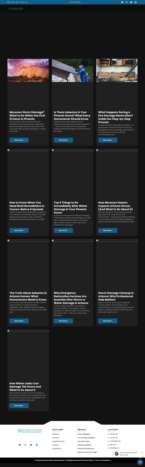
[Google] (136, 2)
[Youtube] (131, 2)
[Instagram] (127, 2)
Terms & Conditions (102, 460)
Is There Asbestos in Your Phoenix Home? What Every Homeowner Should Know (72, 115)
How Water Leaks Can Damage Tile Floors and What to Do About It (25, 387)
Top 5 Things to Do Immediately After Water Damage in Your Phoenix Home (70, 207)
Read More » (19, 140)
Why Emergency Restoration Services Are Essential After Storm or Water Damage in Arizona (71, 298)
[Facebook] (122, 2)
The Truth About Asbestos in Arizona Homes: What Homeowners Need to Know (28, 296)
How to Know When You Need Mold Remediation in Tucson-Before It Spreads (26, 206)
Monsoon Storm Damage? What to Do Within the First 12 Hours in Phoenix (27, 115)
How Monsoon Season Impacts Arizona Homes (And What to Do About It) (115, 206)
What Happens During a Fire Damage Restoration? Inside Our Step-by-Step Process (115, 117)
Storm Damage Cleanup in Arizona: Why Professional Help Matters (116, 296)
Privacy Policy (87, 460)
